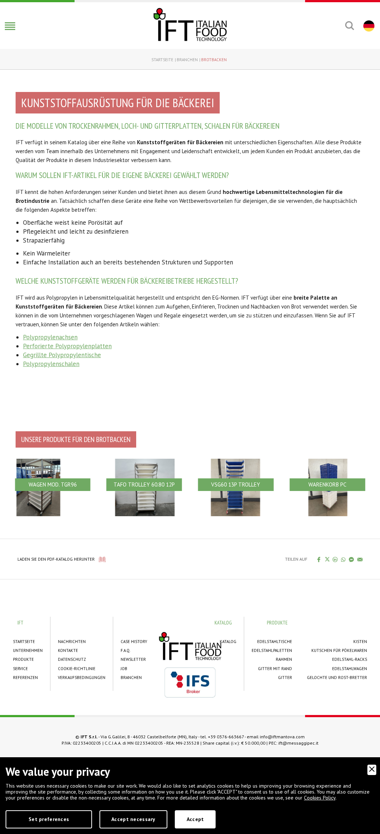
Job (124, 668)
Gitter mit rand (275, 668)
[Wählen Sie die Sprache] (367, 25)
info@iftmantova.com (282, 736)
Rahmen (284, 659)
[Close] (371, 770)
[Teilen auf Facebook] (319, 559)
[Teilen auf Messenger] (351, 559)
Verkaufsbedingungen (81, 677)
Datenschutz (72, 659)
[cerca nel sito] (349, 25)
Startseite (162, 59)
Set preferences (49, 819)
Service (20, 668)
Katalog (228, 641)
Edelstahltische (274, 641)
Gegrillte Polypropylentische (62, 355)
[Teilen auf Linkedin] (335, 559)
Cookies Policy (319, 797)
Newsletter (133, 659)
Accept (195, 819)
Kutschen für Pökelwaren (339, 650)
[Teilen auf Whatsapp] (343, 559)
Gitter (285, 677)
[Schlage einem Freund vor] (360, 559)
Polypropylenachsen (50, 337)
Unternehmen (28, 650)
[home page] (190, 24)
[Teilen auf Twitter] (327, 559)
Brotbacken (214, 59)
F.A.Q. (125, 650)
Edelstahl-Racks (349, 659)
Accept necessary (133, 819)
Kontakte (68, 650)
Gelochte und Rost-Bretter (337, 677)
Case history (134, 641)
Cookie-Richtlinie (76, 668)
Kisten (360, 641)
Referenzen (25, 677)
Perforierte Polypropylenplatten (67, 346)
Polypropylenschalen (51, 364)
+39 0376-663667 (226, 736)
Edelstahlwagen (349, 668)
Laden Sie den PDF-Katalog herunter (56, 559)
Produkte (23, 659)
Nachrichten (72, 641)
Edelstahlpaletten (272, 650)
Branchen (187, 59)
